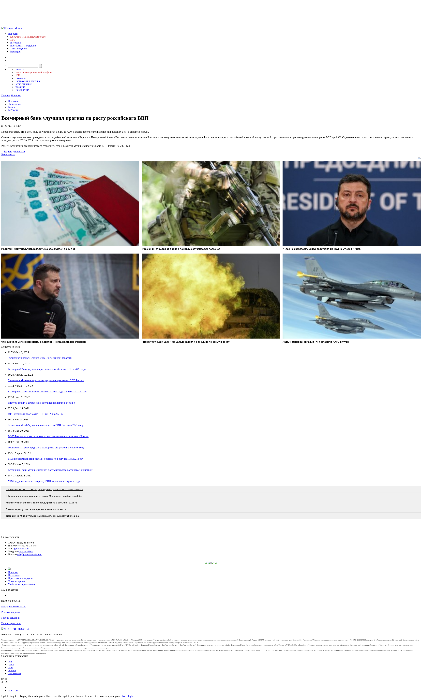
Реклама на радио (11, 612)
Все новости (8, 154)
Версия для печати (14, 151)
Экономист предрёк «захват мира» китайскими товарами (40, 358)
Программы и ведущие (23, 45)
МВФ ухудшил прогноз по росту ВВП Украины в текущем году (44, 481)
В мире (12, 107)
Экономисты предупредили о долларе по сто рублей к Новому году (46, 447)
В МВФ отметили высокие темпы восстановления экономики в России (48, 436)
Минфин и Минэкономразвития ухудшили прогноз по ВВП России (46, 380)
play (10, 661)
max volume (14, 673)
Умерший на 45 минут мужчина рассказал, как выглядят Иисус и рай (43, 515)
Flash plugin (127, 696)
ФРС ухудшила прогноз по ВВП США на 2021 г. (35, 414)
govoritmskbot (21, 548)
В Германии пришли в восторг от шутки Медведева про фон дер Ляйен (44, 496)
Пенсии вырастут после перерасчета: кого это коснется (36, 509)
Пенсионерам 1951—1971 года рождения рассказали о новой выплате (44, 489)
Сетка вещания (18, 48)
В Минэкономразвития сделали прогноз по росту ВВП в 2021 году (45, 458)
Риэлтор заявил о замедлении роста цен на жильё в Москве (41, 402)
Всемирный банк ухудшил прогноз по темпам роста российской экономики (50, 470)
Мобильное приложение (21, 584)
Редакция (15, 51)
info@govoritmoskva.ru (29, 554)
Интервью (15, 42)
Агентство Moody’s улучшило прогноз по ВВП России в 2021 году (45, 425)
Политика (13, 101)
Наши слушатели (11, 623)
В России (13, 110)
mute (10, 667)
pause (11, 664)
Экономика (14, 104)
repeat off (13, 690)
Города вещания (10, 617)
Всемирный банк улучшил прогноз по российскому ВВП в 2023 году (47, 369)
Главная (5, 95)
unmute (12, 670)
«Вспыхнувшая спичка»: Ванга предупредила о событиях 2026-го (41, 502)
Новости (13, 33)
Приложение (22, 89)
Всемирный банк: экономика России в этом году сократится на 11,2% (47, 391)
